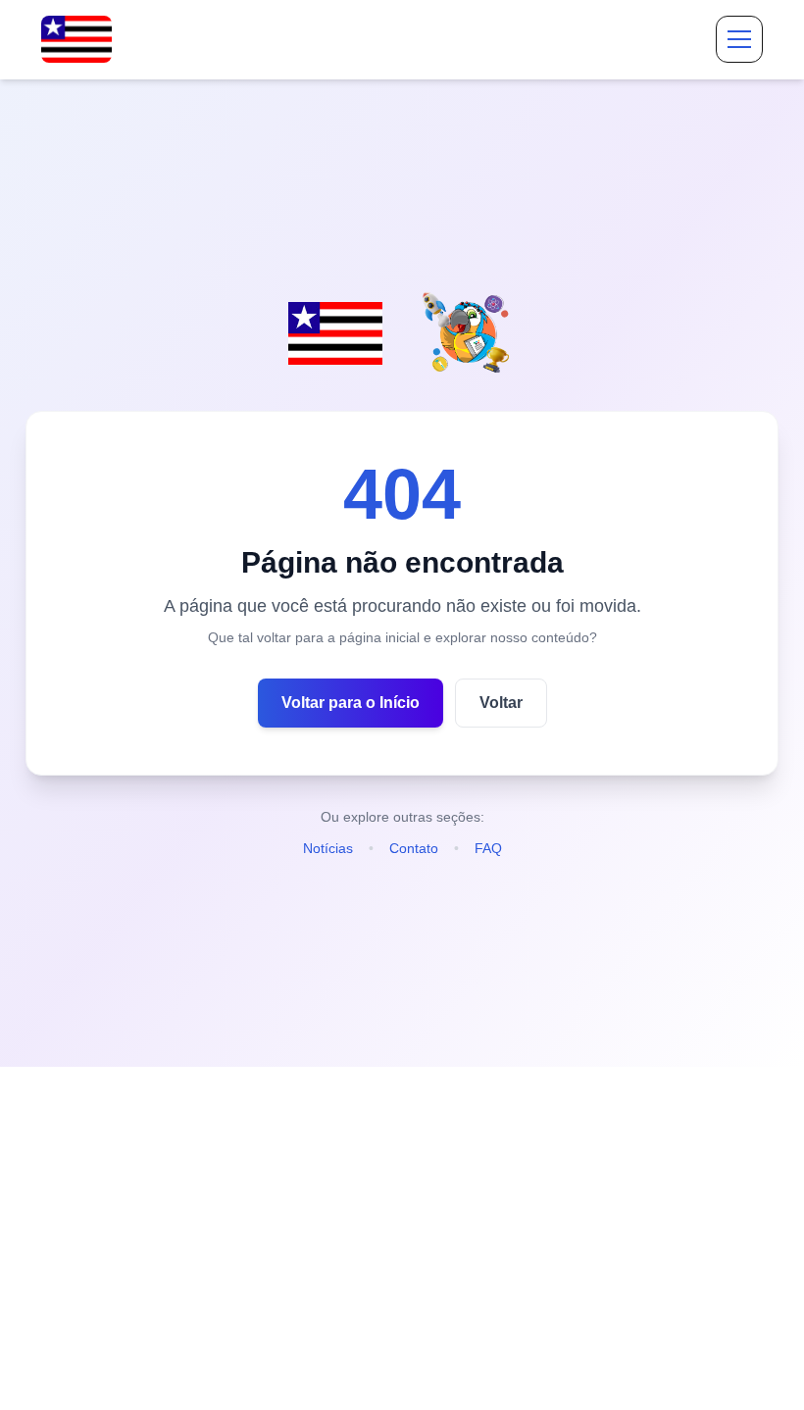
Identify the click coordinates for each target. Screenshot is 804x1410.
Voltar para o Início (350, 702)
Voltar (501, 702)
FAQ (488, 848)
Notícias (328, 848)
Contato (413, 848)
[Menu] (739, 39)
